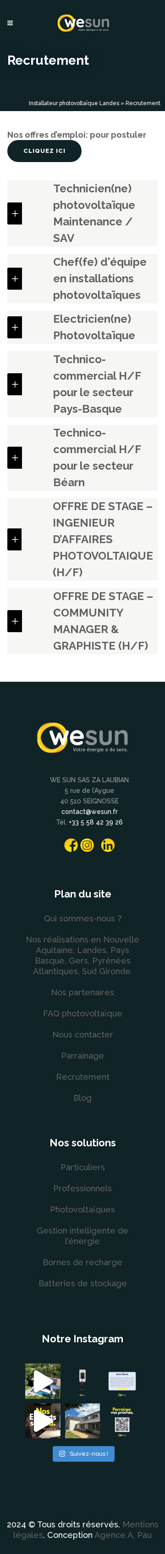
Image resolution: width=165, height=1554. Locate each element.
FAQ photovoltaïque (82, 1013)
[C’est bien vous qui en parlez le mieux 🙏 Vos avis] (122, 1381)
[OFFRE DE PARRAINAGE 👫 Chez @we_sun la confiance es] (122, 1421)
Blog (82, 1098)
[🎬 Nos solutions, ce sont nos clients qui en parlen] (42, 1381)
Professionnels (82, 1188)
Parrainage (82, 1055)
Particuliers (82, 1167)
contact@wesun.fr (89, 811)
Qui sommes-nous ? (82, 918)
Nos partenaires (82, 992)
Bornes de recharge (82, 1262)
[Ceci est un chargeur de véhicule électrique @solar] (82, 1381)
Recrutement (83, 1077)
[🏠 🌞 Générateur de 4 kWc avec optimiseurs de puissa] (82, 1421)
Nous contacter (82, 1034)
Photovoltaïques (82, 1209)
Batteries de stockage (82, 1283)
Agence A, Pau (123, 1535)
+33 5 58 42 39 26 (96, 822)
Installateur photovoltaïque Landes (74, 103)
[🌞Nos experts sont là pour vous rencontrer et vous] (42, 1421)
